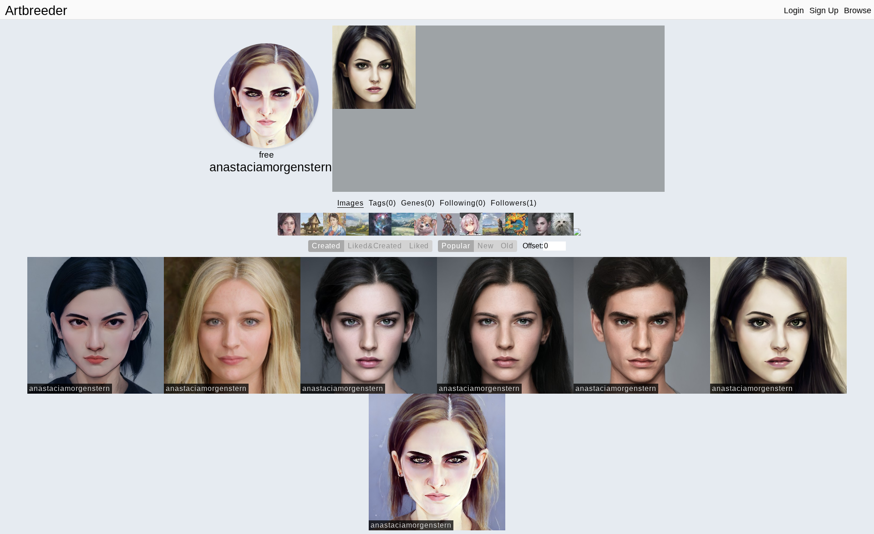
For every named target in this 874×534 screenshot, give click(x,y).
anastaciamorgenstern (69, 388)
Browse (857, 10)
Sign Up (823, 10)
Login (794, 10)
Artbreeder (36, 10)
